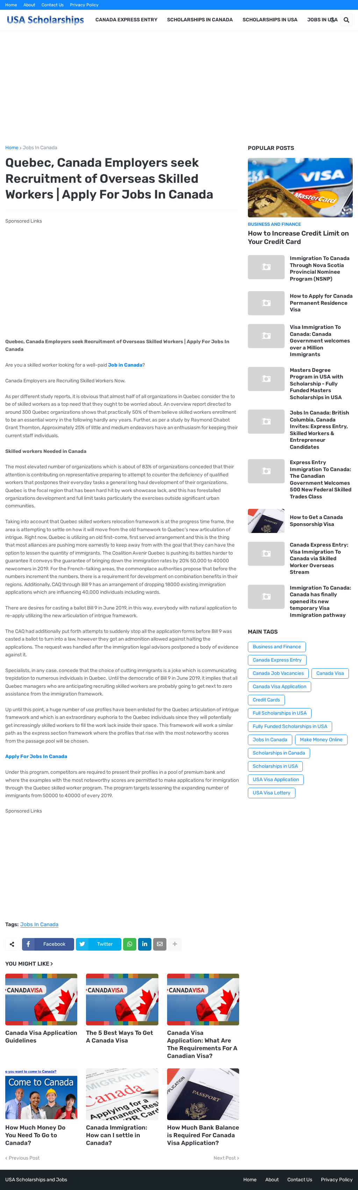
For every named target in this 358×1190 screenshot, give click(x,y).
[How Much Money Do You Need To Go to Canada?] (41, 1094)
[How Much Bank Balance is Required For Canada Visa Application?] (203, 1094)
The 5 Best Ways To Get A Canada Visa (119, 1036)
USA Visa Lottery (272, 793)
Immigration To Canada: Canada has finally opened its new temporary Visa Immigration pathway (320, 601)
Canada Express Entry (277, 660)
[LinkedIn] (144, 944)
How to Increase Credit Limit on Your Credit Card (298, 237)
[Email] (159, 944)
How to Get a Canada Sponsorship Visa (316, 520)
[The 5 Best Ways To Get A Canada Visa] (122, 999)
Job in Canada (125, 365)
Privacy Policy (84, 4)
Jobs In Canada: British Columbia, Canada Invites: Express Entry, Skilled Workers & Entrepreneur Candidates (319, 430)
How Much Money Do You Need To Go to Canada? (35, 1135)
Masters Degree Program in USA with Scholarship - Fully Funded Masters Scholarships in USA (316, 384)
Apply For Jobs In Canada (36, 756)
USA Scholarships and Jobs (36, 1180)
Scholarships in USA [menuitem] (270, 20)
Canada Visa (330, 673)
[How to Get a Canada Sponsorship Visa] (266, 521)
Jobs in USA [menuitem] (322, 20)
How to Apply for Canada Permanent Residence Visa (321, 303)
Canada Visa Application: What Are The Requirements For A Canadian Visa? (202, 1044)
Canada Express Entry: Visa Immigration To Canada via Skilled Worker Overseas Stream (319, 558)
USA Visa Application (276, 779)
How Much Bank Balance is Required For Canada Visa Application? (203, 1135)
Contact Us (53, 4)
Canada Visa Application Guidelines (41, 1036)
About (29, 4)
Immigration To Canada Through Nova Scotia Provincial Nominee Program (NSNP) (320, 268)
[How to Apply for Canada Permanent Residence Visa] (266, 303)
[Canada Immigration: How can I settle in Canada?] (122, 1094)
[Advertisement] (179, 88)
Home (11, 4)
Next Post (225, 1158)
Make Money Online (321, 740)
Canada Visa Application (279, 687)
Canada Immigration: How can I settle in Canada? (116, 1135)
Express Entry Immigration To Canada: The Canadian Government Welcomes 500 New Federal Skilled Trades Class (320, 479)
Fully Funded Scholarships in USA (290, 726)
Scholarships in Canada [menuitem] (200, 20)
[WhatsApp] (129, 944)
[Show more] (174, 944)
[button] (332, 20)
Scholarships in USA (275, 766)
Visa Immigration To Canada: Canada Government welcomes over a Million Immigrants (320, 341)
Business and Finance (277, 647)
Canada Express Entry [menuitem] (126, 20)
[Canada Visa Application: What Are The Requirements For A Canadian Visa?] (203, 999)
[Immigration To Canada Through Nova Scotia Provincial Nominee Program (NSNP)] (266, 267)
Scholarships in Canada (279, 753)
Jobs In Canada (40, 147)
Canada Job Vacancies (278, 673)
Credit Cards (266, 700)
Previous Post (24, 1158)
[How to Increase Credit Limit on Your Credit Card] (300, 187)
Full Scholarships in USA (280, 713)
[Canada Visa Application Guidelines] (41, 999)
